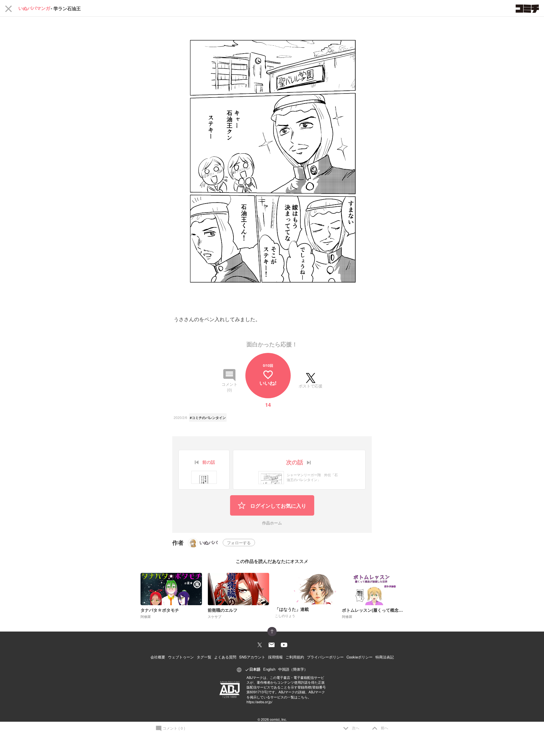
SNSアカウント (252, 657)
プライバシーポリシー (325, 657)
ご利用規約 (295, 657)
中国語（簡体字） (293, 669)
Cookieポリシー (360, 657)
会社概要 (157, 657)
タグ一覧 (204, 657)
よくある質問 (225, 657)
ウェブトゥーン (181, 657)
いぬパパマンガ (34, 8)
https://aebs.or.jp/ (259, 701)
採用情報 (275, 657)
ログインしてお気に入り (277, 505)
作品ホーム (272, 523)
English (269, 669)
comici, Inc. (278, 719)
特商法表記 (384, 657)
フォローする (239, 542)
